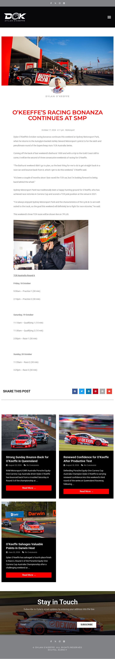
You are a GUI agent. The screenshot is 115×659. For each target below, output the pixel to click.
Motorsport (70, 130)
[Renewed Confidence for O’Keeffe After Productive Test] (86, 432)
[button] (109, 17)
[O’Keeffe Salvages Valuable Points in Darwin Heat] (28, 519)
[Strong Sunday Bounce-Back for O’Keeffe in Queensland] (28, 432)
